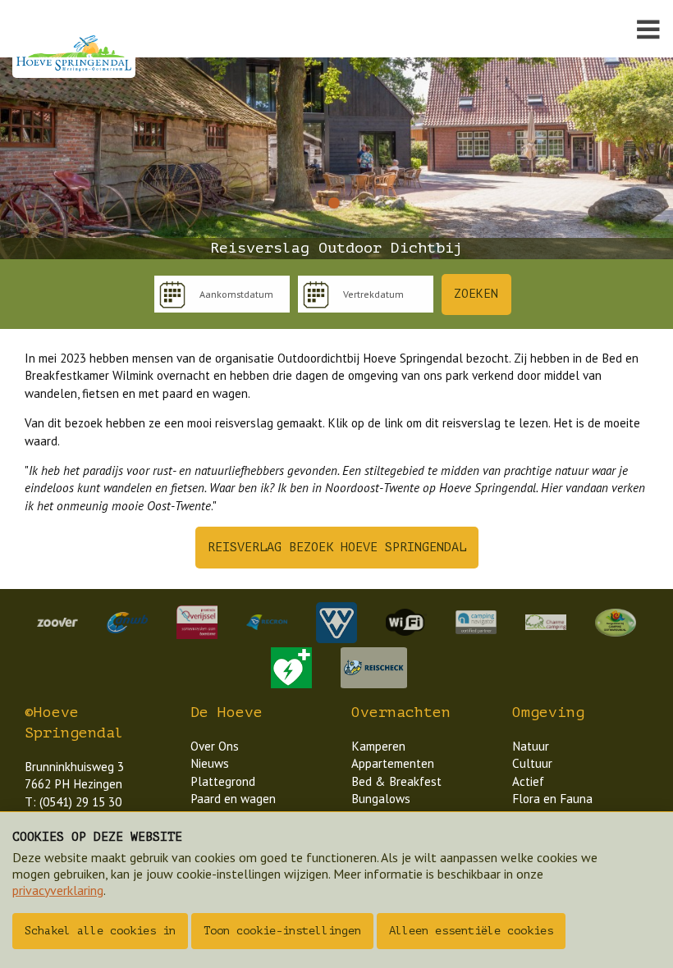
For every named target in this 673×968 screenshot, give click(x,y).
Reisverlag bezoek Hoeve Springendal (337, 548)
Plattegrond (222, 781)
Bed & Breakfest (396, 781)
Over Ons (214, 746)
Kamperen (378, 746)
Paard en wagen (233, 798)
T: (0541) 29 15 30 (73, 802)
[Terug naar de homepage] (73, 53)
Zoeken (476, 293)
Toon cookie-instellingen (282, 931)
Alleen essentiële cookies (471, 931)
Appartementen (392, 763)
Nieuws (209, 763)
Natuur (530, 746)
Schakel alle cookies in (100, 931)
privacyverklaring (57, 890)
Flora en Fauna (552, 798)
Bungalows (380, 798)
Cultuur (532, 763)
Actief (528, 781)
